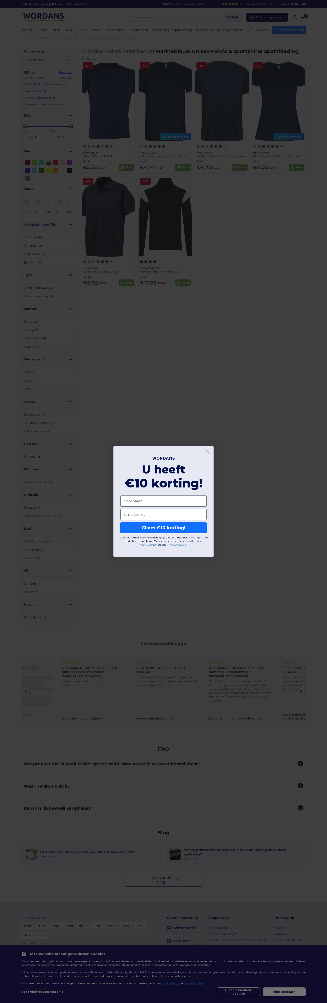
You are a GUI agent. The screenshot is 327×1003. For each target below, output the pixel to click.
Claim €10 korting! (163, 527)
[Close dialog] (208, 451)
